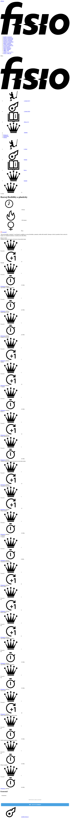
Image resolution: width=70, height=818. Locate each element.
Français (5, 39)
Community (9, 36)
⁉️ (3, 232)
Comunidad (9, 40)
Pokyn (25, 170)
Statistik (25, 132)
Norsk (4, 46)
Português (5, 41)
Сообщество (10, 45)
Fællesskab (8, 48)
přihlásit (2, 1)
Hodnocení (5, 135)
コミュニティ (10, 52)
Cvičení (25, 149)
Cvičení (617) (27, 100)
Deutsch (5, 38)
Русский (5, 45)
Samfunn (8, 46)
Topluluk (9, 49)
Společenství (9, 44)
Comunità (9, 43)
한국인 (5, 53)
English (5, 36)
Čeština (4, 44)
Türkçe (4, 49)
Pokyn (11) (26, 122)
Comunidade (10, 41)
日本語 (5, 52)
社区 (8, 50)
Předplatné (3, 286)
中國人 (5, 50)
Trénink (25, 159)
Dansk (4, 48)
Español (5, 40)
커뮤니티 (9, 53)
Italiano (4, 43)
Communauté (10, 39)
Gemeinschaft (10, 38)
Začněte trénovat (25, 816)
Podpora (5, 137)
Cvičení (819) (27, 111)
